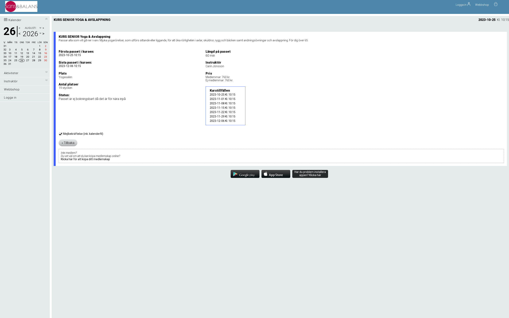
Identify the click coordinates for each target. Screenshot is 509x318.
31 (5, 46)
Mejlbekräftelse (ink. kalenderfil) (82, 133)
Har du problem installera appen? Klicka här (310, 173)
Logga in (10, 97)
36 (5, 63)
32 (5, 49)
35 (5, 60)
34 (5, 56)
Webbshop (482, 4)
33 (5, 53)
